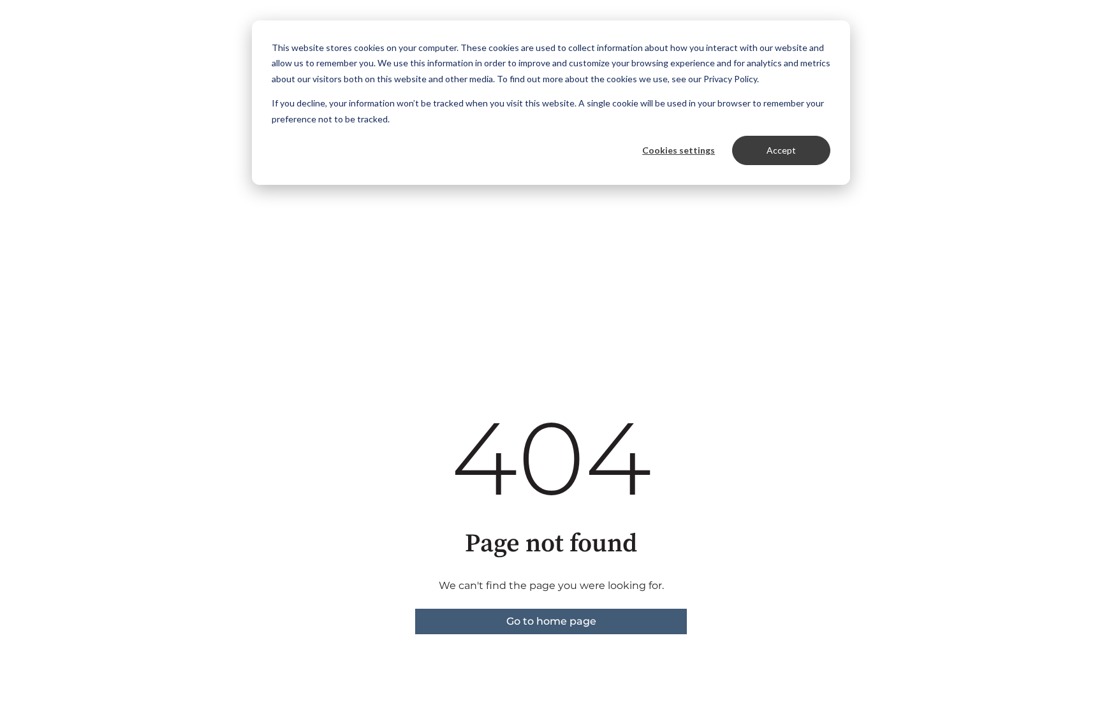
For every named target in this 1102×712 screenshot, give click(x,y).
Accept (781, 150)
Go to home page (551, 621)
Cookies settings (678, 150)
